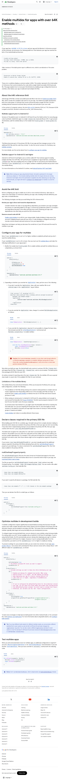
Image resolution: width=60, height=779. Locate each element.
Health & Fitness (25, 712)
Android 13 (4, 739)
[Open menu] (2, 2)
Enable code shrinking (11, 217)
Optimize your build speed (14, 617)
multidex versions (7, 147)
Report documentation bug (47, 731)
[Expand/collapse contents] (11, 29)
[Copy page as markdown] (21, 24)
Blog (3, 720)
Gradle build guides (32, 14)
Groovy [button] (6, 128)
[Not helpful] (57, 14)
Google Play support (46, 734)
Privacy (23, 717)
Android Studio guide (26, 730)
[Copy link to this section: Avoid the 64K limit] (20, 189)
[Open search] (37, 2)
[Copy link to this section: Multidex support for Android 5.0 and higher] (34, 155)
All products (5, 763)
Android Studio (7, 6)
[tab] (6, 128)
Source (3, 715)
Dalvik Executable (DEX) (49, 99)
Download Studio (25, 738)
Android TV (43, 717)
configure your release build (34, 179)
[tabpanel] (30, 135)
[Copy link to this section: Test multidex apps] (20, 640)
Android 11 (4, 744)
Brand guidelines (16, 769)
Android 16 (4, 731)
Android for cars (45, 715)
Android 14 (4, 736)
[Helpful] (54, 14)
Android (4, 707)
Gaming (23, 707)
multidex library (45, 241)
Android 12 (4, 741)
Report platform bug (46, 729)
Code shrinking (9, 413)
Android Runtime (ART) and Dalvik (42, 168)
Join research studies (46, 736)
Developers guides (25, 733)
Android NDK (24, 740)
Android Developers (6, 14)
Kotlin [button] (13, 128)
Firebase (4, 759)
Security (4, 712)
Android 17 (4, 729)
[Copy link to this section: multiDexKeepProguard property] (27, 452)
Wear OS (43, 710)
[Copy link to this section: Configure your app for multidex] (32, 233)
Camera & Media (25, 715)
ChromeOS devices (45, 712)
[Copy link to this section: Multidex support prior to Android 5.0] (30, 114)
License (9, 769)
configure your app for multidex (38, 150)
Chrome (4, 756)
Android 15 (4, 734)
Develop (15, 14)
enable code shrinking (20, 393)
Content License (45, 686)
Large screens (44, 707)
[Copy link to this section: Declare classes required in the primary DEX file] (46, 420)
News (3, 717)
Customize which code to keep (10, 459)
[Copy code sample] (57, 131)
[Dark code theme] (57, 57)
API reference (24, 735)
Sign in (56, 2)
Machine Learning (25, 710)
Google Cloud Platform (8, 761)
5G (22, 720)
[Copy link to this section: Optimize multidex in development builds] (40, 521)
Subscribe (22, 773)
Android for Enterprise (7, 710)
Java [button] (18, 317)
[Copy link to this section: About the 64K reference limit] (30, 95)
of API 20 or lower (19, 48)
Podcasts (4, 722)
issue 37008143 (28, 400)
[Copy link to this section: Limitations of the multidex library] (27, 382)
